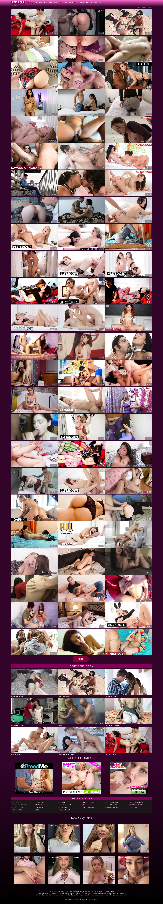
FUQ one (39, 805)
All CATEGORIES (80, 758)
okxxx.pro (87, 805)
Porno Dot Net (113, 805)
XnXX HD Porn (113, 807)
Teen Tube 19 (41, 802)
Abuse (96, 900)
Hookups (91, 2)
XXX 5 (38, 810)
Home (39, 2)
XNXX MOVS (134, 807)
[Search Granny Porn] (101, 2)
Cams (81, 2)
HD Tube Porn (65, 805)
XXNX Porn (17, 810)
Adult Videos (88, 802)
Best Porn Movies (114, 802)
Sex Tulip (64, 807)
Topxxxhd (17, 802)
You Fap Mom (65, 810)
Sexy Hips (64, 802)
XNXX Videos (88, 807)
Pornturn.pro (136, 805)
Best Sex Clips (136, 802)
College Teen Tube (21, 805)
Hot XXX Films (18, 807)
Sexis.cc (39, 807)
